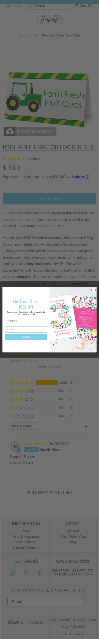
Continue (26, 336)
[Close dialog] (93, 290)
